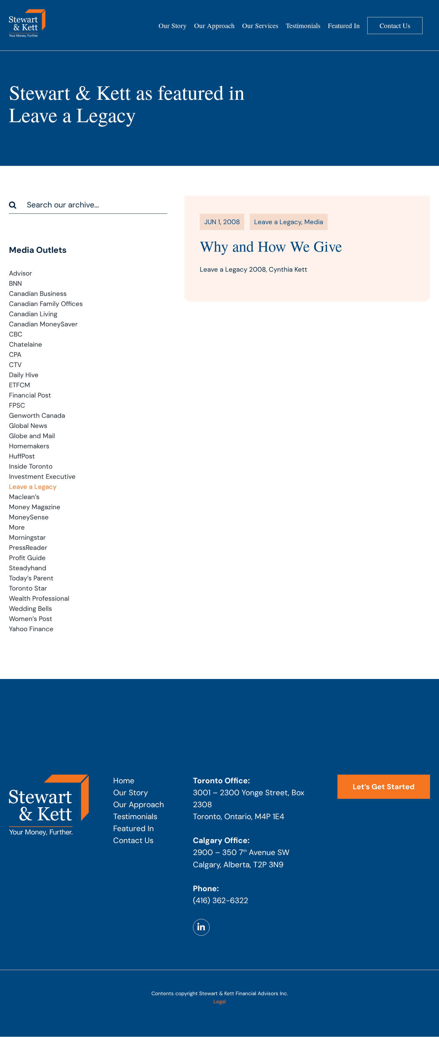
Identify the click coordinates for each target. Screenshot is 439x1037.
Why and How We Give (271, 246)
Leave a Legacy (277, 222)
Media (313, 222)
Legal (220, 1001)
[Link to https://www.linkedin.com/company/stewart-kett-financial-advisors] (201, 927)
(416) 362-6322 (220, 900)
